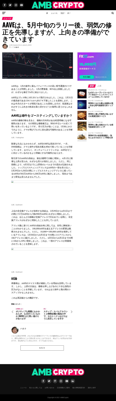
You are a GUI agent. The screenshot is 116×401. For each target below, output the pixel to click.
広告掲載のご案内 (63, 387)
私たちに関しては (35, 387)
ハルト (16, 47)
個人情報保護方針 (78, 387)
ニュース (54, 13)
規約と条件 (92, 387)
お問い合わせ (49, 387)
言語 (62, 13)
